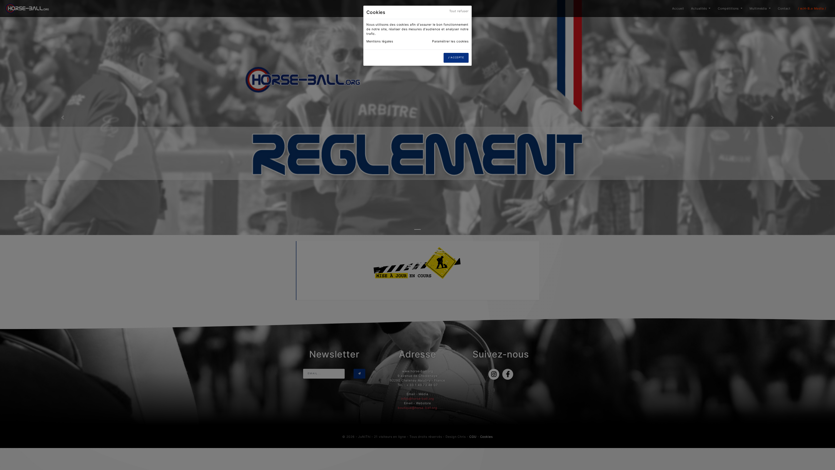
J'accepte (456, 57)
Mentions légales (379, 41)
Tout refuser (459, 11)
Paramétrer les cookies (450, 41)
